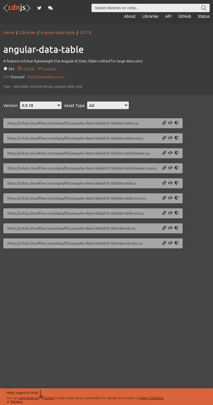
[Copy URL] (164, 123)
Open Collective (151, 397)
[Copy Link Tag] (170, 123)
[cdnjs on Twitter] (39, 8)
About (130, 16)
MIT (7, 76)
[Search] (203, 7)
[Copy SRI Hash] (176, 123)
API (168, 16)
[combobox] (41, 105)
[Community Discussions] (50, 8)
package (49, 69)
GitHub (184, 16)
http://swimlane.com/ (46, 76)
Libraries (150, 16)
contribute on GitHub (36, 397)
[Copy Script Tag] (170, 138)
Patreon (16, 401)
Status (204, 16)
